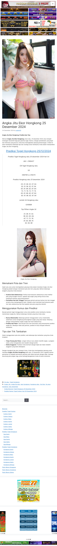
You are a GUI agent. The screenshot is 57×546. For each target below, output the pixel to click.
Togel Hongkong (14, 382)
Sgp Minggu (7, 444)
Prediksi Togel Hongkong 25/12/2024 (28, 151)
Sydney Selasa (7, 416)
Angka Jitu (7, 384)
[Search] (26, 400)
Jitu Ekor (42, 384)
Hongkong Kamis (8, 457)
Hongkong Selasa (8, 452)
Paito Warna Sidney (8, 472)
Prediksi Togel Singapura (9, 431)
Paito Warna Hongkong (9, 470)
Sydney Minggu (8, 429)
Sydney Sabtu (7, 426)
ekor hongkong (25, 384)
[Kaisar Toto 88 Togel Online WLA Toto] (2, 531)
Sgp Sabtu (6, 442)
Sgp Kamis (6, 439)
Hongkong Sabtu (8, 462)
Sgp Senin (6, 434)
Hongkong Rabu (8, 454)
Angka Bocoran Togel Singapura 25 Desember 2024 (19, 389)
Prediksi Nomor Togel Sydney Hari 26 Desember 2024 (20, 391)
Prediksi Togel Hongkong (9, 447)
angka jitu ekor (15, 384)
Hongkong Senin (8, 449)
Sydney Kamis (7, 421)
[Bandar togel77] (28, 502)
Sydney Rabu (7, 419)
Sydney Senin (7, 414)
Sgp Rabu (6, 437)
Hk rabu (6, 382)
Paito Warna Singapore (9, 467)
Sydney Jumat (7, 424)
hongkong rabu (34, 384)
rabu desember (13, 386)
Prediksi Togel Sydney (8, 411)
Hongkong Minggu (8, 465)
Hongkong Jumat (8, 459)
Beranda (4, 409)
